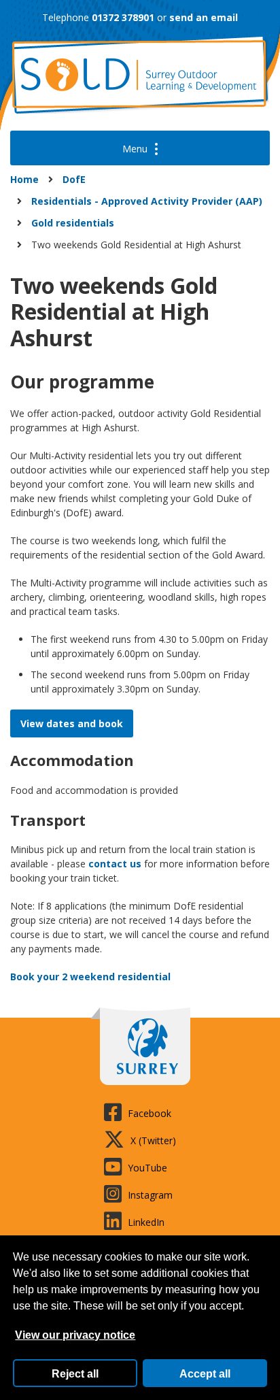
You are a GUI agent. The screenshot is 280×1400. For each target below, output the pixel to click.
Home (24, 179)
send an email (203, 17)
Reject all (75, 1374)
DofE (74, 179)
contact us (114, 863)
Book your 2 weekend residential (90, 976)
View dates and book (71, 723)
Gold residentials (72, 222)
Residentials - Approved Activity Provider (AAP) (146, 201)
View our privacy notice (75, 1335)
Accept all (204, 1374)
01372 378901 (123, 17)
